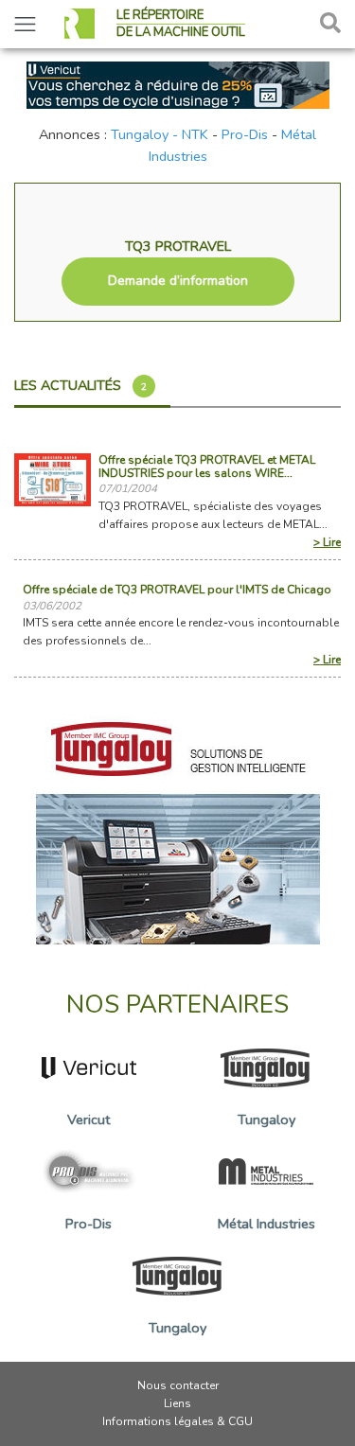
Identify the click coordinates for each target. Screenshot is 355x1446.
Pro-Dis (245, 134)
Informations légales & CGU (177, 1421)
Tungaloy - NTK (159, 134)
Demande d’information (178, 281)
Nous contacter (178, 1385)
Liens (177, 1403)
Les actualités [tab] (80, 385)
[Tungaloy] (178, 824)
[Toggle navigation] (25, 24)
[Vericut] (178, 83)
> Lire (327, 542)
